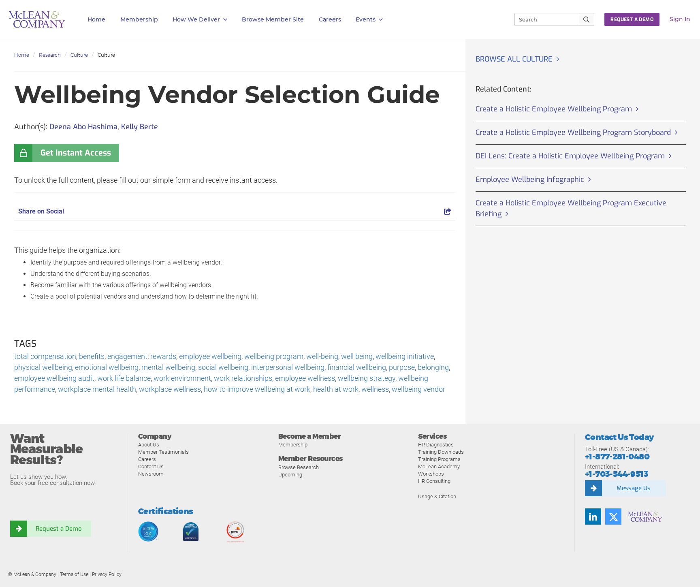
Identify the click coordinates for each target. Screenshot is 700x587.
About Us (148, 445)
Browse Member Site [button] (273, 19)
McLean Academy (439, 466)
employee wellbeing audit (54, 378)
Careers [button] (330, 19)
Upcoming (290, 475)
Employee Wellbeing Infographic (530, 179)
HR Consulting (434, 481)
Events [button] (366, 19)
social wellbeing (223, 367)
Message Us (634, 488)
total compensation (45, 356)
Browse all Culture (514, 59)
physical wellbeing (43, 367)
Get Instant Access (76, 152)
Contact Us (151, 466)
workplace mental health (97, 389)
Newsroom (151, 474)
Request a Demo (59, 529)
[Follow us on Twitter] (613, 516)
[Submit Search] (586, 19)
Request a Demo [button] (631, 19)
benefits (92, 356)
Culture (79, 55)
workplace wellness (170, 389)
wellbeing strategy (366, 378)
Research (50, 55)
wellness (375, 389)
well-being (322, 356)
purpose (402, 367)
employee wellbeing (210, 356)
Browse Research (298, 467)
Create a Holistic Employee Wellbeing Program (554, 109)
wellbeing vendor (418, 389)
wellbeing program (273, 356)
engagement (127, 356)
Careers (147, 459)
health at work (336, 389)
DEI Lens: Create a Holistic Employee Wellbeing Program (570, 156)
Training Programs (439, 459)
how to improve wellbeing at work (257, 389)
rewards (163, 356)
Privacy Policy (107, 574)
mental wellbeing (168, 367)
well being (357, 356)
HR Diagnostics (436, 445)
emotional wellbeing (107, 367)
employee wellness (305, 378)
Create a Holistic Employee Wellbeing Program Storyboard (573, 132)
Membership (139, 19)
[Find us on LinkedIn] (593, 516)
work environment (182, 378)
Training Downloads (441, 452)
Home (96, 19)
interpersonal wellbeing (287, 367)
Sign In (680, 19)
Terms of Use (74, 574)
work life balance (124, 378)
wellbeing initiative (405, 356)
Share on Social (41, 211)
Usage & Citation (437, 496)
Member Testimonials (163, 452)
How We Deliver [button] (196, 19)
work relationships (243, 378)
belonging (433, 367)
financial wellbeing (356, 367)
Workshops (431, 474)
